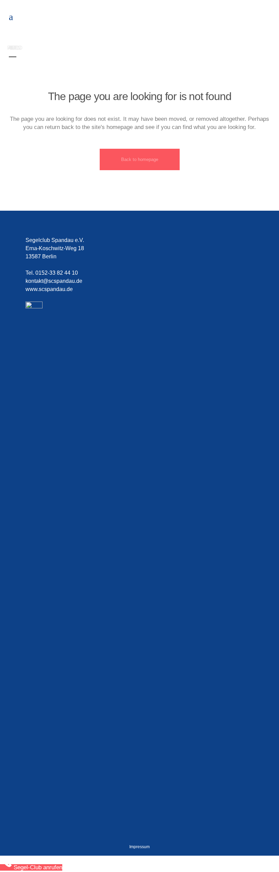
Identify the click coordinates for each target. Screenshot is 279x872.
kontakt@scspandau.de (54, 281)
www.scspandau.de (49, 289)
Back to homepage (139, 159)
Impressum (139, 846)
